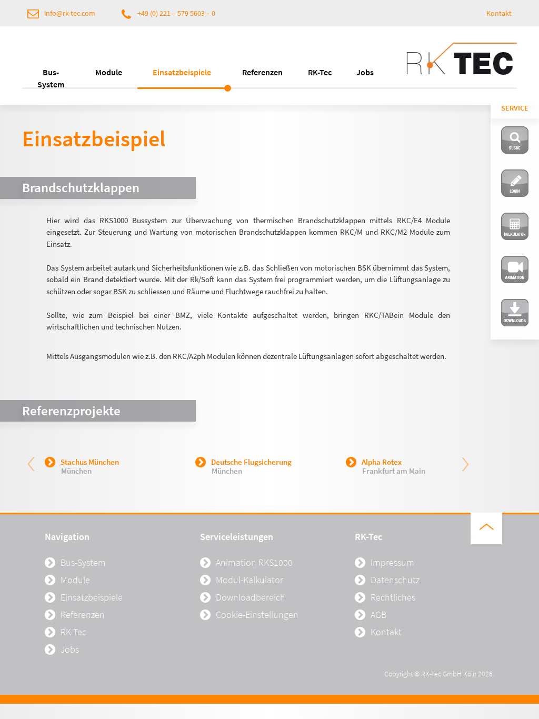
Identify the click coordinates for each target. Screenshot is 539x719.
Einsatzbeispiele (182, 72)
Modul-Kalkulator (249, 580)
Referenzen (262, 72)
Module (108, 72)
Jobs (365, 72)
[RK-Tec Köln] (461, 63)
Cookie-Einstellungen (257, 614)
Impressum (392, 562)
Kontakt (499, 13)
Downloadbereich (250, 597)
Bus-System (50, 78)
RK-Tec (320, 72)
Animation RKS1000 (254, 562)
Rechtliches (393, 597)
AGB (378, 614)
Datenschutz (395, 580)
